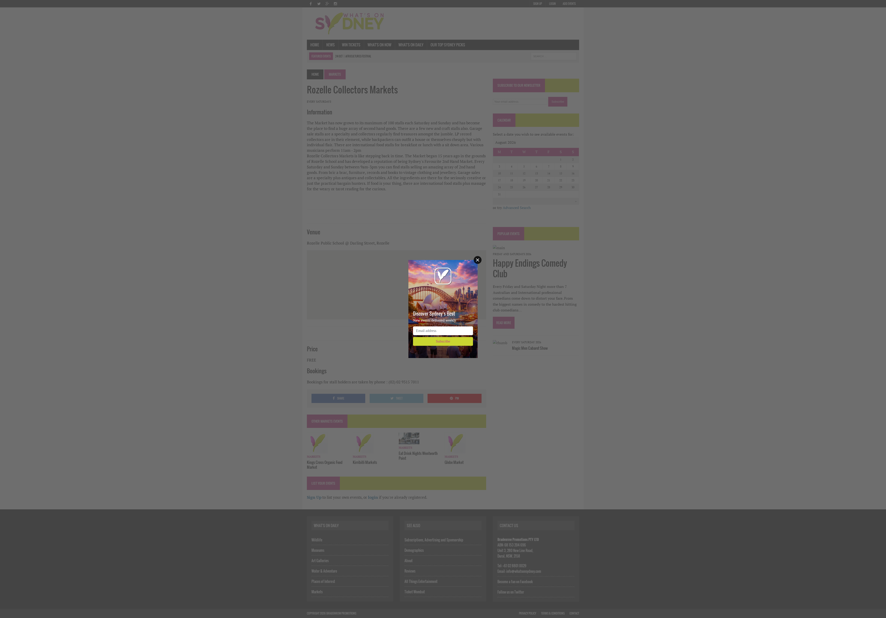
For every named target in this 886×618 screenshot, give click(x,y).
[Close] (478, 260)
